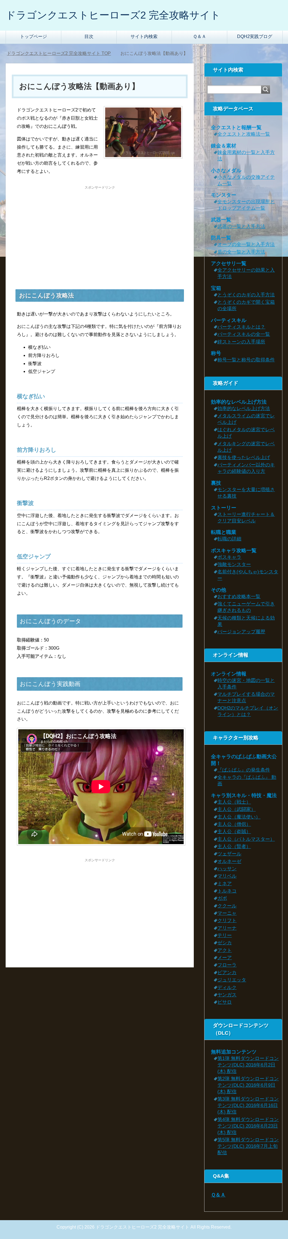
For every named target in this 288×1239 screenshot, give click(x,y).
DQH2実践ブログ (254, 36)
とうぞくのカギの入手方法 (246, 295)
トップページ (33, 36)
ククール (227, 906)
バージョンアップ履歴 (241, 631)
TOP (59, 53)
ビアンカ (227, 972)
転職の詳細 (229, 539)
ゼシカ (224, 942)
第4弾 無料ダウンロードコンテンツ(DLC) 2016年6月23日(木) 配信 (248, 1126)
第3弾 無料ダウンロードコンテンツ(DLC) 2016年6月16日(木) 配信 (248, 1105)
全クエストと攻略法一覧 (243, 134)
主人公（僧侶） (234, 824)
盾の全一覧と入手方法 (241, 252)
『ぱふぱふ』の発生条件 (243, 770)
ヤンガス (227, 995)
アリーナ (227, 928)
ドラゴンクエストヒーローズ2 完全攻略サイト (113, 15)
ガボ (222, 898)
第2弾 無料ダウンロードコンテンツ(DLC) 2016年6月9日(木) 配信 (248, 1085)
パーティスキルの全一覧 (243, 334)
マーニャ (227, 913)
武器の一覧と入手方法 (241, 226)
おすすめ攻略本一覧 (238, 596)
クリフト (227, 920)
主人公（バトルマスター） (246, 839)
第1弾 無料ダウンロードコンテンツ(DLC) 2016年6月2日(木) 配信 (248, 1065)
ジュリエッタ (231, 980)
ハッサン (227, 868)
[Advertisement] (100, 230)
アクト (224, 950)
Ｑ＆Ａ (199, 36)
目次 (88, 36)
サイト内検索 (144, 36)
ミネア (224, 883)
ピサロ (224, 1002)
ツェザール (229, 853)
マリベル (227, 876)
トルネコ (227, 891)
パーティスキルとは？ (241, 327)
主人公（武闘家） (236, 809)
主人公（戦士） (234, 802)
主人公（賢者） (234, 846)
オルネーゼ (229, 861)
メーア (224, 957)
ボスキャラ (229, 557)
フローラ (227, 965)
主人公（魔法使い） (238, 817)
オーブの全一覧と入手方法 (246, 244)
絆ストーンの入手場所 (241, 342)
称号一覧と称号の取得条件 (246, 360)
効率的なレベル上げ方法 (243, 408)
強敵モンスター (234, 564)
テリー (224, 935)
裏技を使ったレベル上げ (243, 457)
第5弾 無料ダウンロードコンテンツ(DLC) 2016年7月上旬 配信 (248, 1146)
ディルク (227, 987)
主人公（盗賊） (234, 831)
